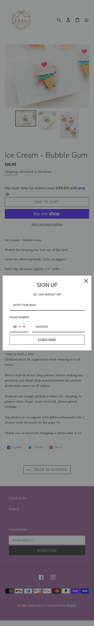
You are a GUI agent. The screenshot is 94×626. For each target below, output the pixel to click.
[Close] (86, 281)
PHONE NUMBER (19, 317)
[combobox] (19, 327)
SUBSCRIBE (47, 339)
